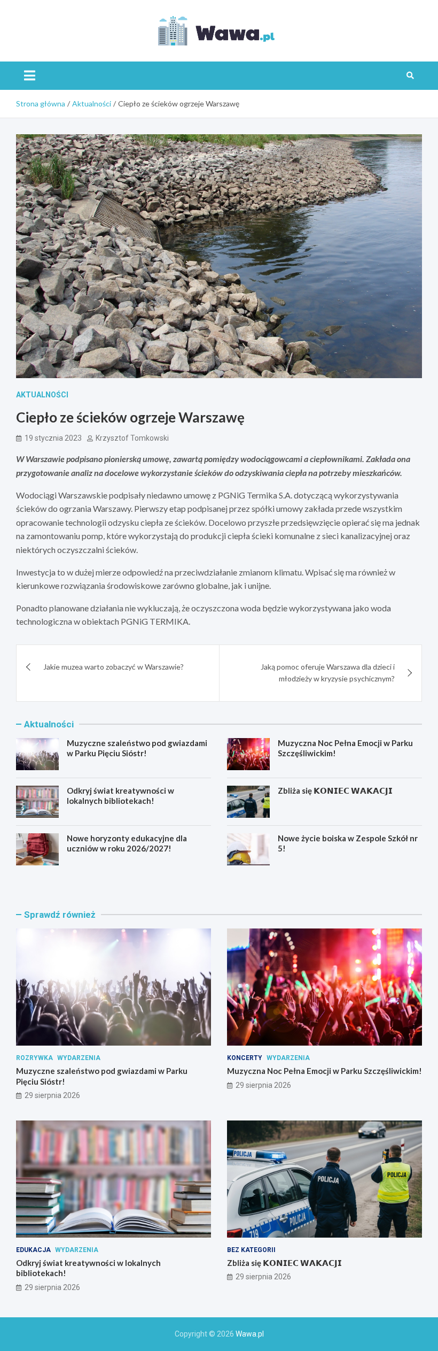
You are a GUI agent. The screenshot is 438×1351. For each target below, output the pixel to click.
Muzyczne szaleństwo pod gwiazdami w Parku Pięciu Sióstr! (137, 748)
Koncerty (244, 1058)
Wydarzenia (78, 1058)
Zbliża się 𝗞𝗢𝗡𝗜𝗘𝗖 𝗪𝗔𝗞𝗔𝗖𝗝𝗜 (335, 790)
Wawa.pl (250, 1334)
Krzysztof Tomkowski (132, 438)
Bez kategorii (251, 1250)
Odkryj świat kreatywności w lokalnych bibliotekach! (120, 796)
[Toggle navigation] (29, 75)
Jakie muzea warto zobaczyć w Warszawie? (113, 666)
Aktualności (42, 394)
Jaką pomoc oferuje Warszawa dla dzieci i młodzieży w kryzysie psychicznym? (328, 672)
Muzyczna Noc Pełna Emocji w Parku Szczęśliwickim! (324, 1071)
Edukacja (33, 1250)
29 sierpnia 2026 (52, 1095)
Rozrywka (34, 1058)
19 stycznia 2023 (53, 438)
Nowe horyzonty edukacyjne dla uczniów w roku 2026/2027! (127, 843)
